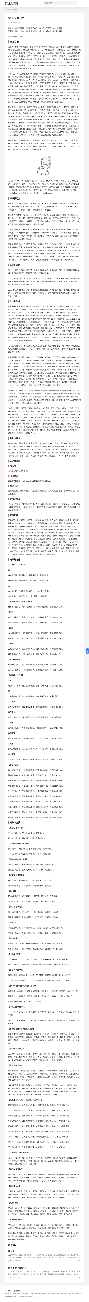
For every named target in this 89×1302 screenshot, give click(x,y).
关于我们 (8, 1291)
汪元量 (11, 1251)
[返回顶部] (84, 1039)
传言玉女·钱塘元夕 (17, 1268)
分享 (87, 651)
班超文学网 (11, 3)
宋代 (9, 10)
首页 (6, 10)
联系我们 (17, 1291)
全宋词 (10, 1261)
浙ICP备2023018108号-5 (27, 1296)
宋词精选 (14, 10)
